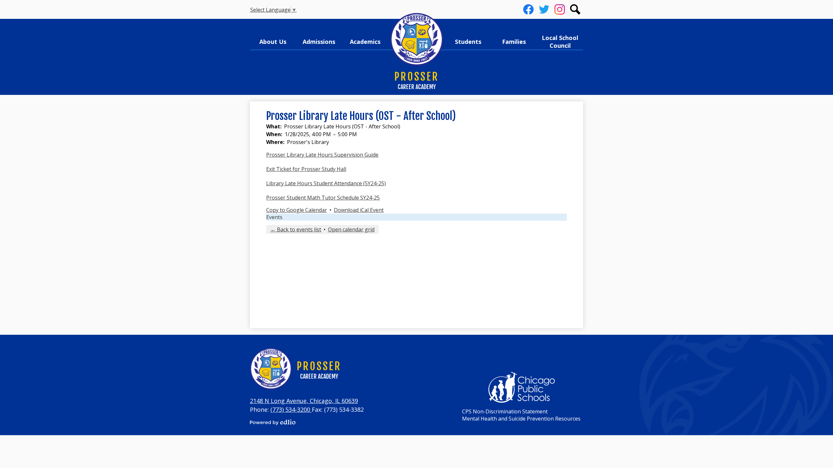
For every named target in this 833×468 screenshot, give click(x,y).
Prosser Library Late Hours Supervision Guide (322, 154)
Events (274, 217)
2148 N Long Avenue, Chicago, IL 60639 (304, 401)
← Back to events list (295, 229)
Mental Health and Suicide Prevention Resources (521, 418)
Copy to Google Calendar (296, 210)
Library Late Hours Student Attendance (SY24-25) (326, 183)
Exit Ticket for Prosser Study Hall (306, 169)
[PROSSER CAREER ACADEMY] (416, 40)
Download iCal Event (359, 210)
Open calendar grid (351, 229)
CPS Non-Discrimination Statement (505, 411)
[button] (273, 41)
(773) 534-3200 (291, 409)
